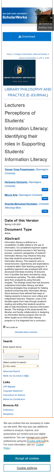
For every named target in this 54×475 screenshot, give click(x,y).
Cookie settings (36, 441)
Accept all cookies (27, 458)
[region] (27, 446)
